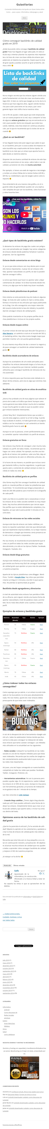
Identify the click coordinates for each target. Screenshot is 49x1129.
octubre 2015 (7, 968)
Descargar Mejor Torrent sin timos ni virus (22, 1094)
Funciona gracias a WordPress (12, 1125)
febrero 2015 (7, 979)
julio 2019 (6, 960)
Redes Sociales (9, 1015)
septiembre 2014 (8, 993)
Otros (5, 1029)
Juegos (5, 1021)
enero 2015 (6, 982)
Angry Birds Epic (9, 1023)
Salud (4, 1032)
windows (7, 1018)
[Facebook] (40, 873)
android (6, 1010)
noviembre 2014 (8, 988)
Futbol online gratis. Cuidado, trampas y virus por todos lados (12, 917)
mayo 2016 (6, 963)
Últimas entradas (18, 865)
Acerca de (7, 865)
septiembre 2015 (8, 971)
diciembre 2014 (8, 985)
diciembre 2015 (8, 966)
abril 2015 (6, 977)
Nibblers (7, 1026)
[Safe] (8, 879)
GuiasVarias (24, 4)
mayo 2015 (6, 974)
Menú (24, 18)
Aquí (41, 625)
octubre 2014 (7, 990)
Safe (16, 870)
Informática (27, 897)
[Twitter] (43, 873)
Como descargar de (10, 1012)
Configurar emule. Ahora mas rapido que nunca (27, 1092)
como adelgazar (9, 1034)
